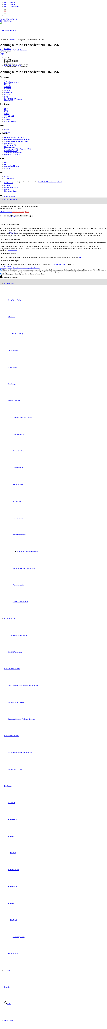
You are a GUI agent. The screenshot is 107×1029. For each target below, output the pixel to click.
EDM (6, 164)
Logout (6, 176)
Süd (5, 117)
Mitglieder (7, 90)
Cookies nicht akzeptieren (20, 212)
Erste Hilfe (7, 83)
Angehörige (8, 92)
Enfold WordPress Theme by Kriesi (50, 182)
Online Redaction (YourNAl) (13, 153)
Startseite (7, 81)
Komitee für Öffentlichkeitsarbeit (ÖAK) (17, 139)
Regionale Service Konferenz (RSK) (16, 137)
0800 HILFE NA (9, 20)
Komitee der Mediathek (12, 154)
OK (1, 212)
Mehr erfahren (7, 212)
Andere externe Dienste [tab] (8, 253)
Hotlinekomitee (9, 143)
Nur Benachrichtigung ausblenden (28, 268)
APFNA (7, 168)
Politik (6, 96)
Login (2, 54)
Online (6, 114)
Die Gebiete (8, 98)
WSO (6, 162)
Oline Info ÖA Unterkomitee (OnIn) (16, 141)
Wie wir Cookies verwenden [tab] (9, 225)
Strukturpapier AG (10, 145)
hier (80, 257)
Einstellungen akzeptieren (8, 268)
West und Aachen (10, 121)
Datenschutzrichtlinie (60, 264)
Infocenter (7, 89)
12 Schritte (7, 87)
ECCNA (7, 166)
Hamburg (7, 129)
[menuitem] (55, 442)
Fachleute (7, 94)
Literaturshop (8, 100)
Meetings (7, 85)
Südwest (7, 119)
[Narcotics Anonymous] (8, 30)
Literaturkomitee (9, 147)
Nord (6, 112)
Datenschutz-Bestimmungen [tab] (9, 261)
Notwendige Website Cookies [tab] (10, 239)
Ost (5, 116)
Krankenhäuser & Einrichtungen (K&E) (17, 149)
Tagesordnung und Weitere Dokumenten (13, 50)
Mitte (6, 110)
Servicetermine (9, 178)
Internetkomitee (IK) (11, 151)
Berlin (6, 108)
